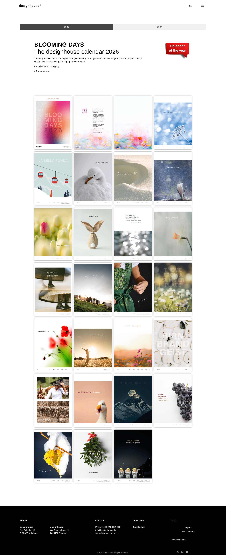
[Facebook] (178, 552)
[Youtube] (187, 552)
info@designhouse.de (105, 530)
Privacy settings (178, 540)
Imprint (188, 527)
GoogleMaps (139, 527)
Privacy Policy (188, 531)
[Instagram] (182, 552)
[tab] (66, 27)
